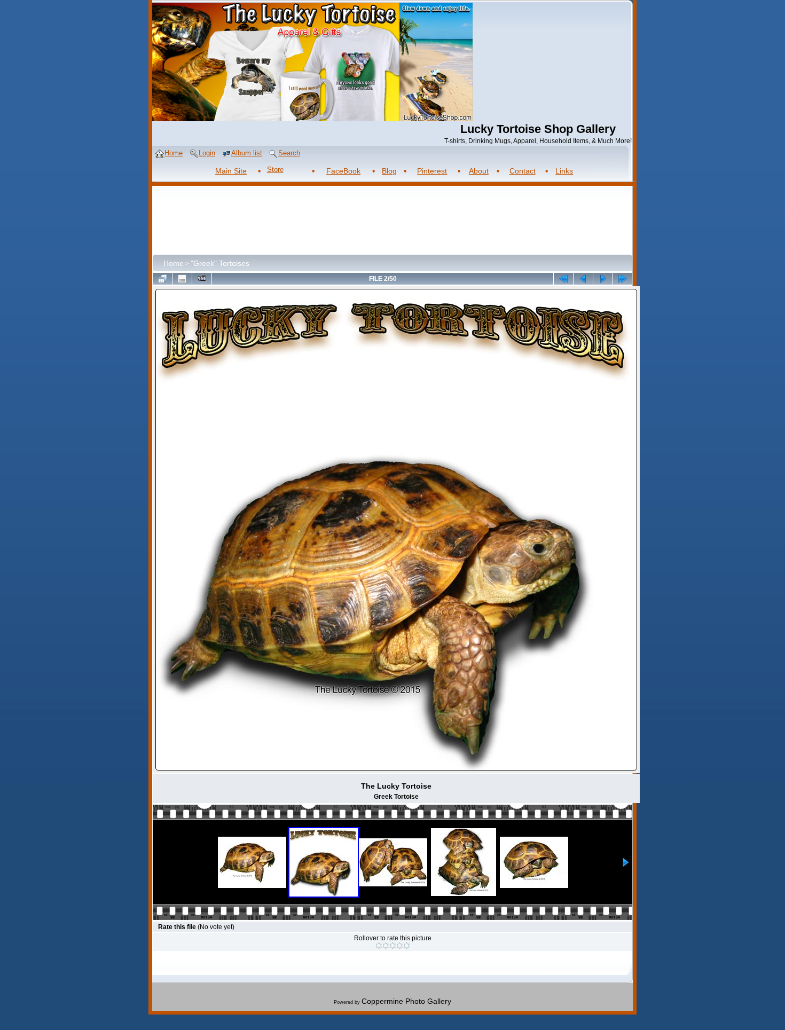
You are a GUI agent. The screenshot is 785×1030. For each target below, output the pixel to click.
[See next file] (603, 279)
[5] (406, 945)
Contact (522, 171)
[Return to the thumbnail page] (162, 279)
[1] (378, 945)
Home (173, 263)
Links (564, 171)
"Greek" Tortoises (220, 263)
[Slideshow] (201, 279)
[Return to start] (563, 279)
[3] (392, 945)
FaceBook (343, 171)
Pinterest (432, 171)
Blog (389, 171)
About (479, 171)
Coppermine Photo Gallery (406, 1001)
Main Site (231, 171)
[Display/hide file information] (182, 279)
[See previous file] (583, 279)
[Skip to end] (622, 279)
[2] (385, 945)
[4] (399, 945)
